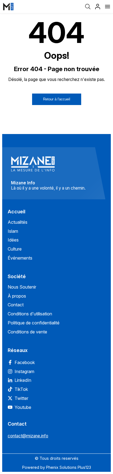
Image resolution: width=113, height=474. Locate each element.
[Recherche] (87, 6)
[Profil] (97, 6)
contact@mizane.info (28, 435)
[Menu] (107, 6)
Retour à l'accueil (56, 99)
